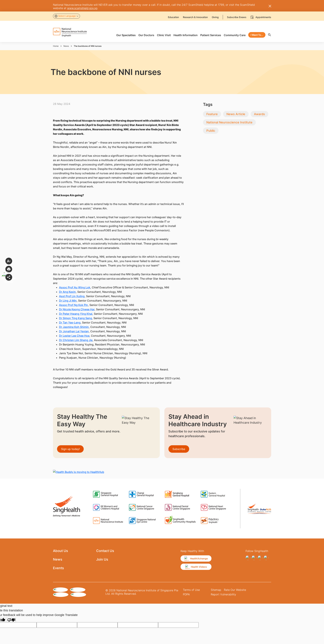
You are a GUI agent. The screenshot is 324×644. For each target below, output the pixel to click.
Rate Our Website (235, 589)
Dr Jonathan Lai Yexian (74, 331)
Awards (259, 114)
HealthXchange (199, 558)
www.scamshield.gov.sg (82, 8)
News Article (235, 114)
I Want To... (257, 34)
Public (210, 130)
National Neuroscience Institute (229, 122)
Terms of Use (191, 589)
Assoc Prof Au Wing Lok (74, 287)
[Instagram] (254, 557)
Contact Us (105, 551)
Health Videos (199, 566)
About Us (60, 551)
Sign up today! (70, 449)
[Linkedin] (260, 557)
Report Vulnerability (223, 594)
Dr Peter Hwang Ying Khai (75, 313)
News (66, 46)
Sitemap (216, 589)
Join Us (102, 559)
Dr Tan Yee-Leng (69, 322)
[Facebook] (248, 557)
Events (58, 568)
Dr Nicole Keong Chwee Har (76, 309)
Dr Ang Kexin (67, 291)
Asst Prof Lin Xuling (72, 296)
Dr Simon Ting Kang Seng (75, 318)
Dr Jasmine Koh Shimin (74, 327)
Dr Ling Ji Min (68, 300)
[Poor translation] (11, 619)
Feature (212, 114)
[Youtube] (266, 557)
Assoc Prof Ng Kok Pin (73, 305)
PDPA (186, 594)
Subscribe (178, 449)
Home (56, 46)
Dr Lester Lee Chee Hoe (74, 335)
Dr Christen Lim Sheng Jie (75, 340)
